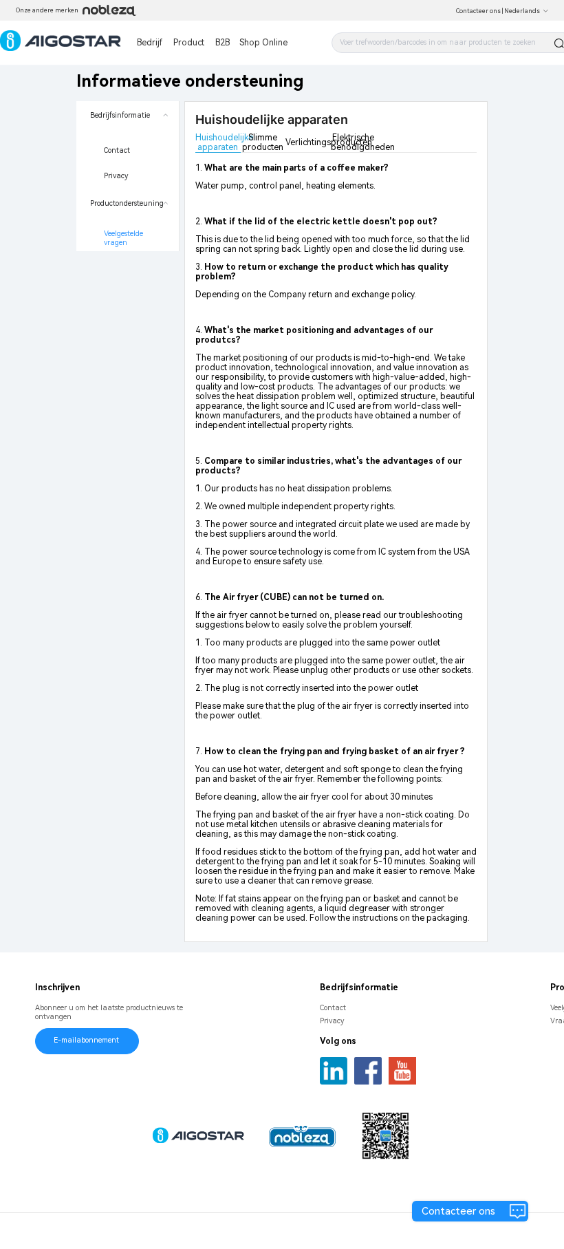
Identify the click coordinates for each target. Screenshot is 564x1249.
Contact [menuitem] (117, 150)
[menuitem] (127, 145)
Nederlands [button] (522, 11)
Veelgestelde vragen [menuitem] (124, 238)
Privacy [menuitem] (116, 175)
